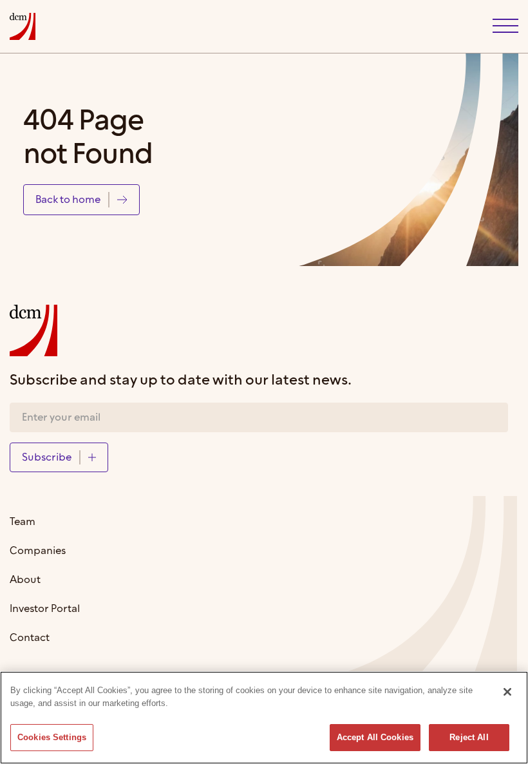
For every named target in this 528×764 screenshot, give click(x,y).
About (25, 580)
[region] (264, 717)
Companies (38, 551)
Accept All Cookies (375, 737)
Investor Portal (45, 609)
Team (22, 522)
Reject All (468, 737)
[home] (22, 26)
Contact (30, 638)
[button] (505, 26)
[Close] (507, 692)
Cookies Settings (51, 737)
